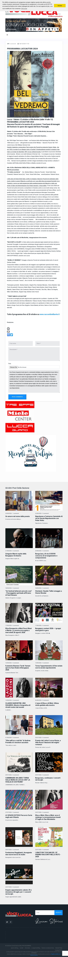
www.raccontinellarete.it (50, 314)
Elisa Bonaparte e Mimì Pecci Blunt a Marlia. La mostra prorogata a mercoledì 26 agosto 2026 (18, 630)
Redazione (10, 322)
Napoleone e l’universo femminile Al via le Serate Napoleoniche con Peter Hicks (49, 518)
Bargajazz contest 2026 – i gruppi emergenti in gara (48, 629)
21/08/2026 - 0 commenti (12, 551)
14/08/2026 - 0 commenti (42, 663)
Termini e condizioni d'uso (47, 948)
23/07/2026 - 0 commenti (42, 850)
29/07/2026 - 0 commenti (42, 737)
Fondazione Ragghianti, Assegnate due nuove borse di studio (18, 853)
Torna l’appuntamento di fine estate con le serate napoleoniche (48, 667)
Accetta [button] (60, 5)
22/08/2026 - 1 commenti (12, 513)
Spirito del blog (14, 948)
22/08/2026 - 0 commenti (42, 513)
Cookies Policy (58, 950)
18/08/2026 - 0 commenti (12, 588)
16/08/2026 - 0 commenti (12, 663)
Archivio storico (34, 955)
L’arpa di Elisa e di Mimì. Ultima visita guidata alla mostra (47, 704)
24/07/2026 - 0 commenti (42, 812)
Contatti (21, 948)
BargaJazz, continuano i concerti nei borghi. (47, 779)
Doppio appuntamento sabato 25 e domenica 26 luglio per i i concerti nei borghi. (18, 892)
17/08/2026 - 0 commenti (12, 625)
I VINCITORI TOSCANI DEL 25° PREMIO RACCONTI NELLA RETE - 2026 (48, 854)
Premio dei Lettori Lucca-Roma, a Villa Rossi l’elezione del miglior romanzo (48, 742)
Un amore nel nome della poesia (17, 516)
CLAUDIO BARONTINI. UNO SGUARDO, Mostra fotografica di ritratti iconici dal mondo (17, 705)
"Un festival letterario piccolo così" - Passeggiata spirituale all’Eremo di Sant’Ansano (18, 593)
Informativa (27, 948)
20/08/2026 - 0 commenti (42, 551)
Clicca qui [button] (24, 8)
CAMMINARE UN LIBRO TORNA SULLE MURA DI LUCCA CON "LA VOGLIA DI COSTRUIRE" (17, 780)
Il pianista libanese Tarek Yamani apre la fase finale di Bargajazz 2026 (17, 668)
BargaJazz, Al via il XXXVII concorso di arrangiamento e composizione (46, 556)
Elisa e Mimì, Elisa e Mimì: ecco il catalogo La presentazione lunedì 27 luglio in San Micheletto (48, 817)
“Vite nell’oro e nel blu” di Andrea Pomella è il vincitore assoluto (17, 741)
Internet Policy (58, 948)
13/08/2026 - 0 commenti (12, 700)
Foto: (9, 364)
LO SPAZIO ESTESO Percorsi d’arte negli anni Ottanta (18, 816)
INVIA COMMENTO (17, 397)
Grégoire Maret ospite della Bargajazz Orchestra (15, 555)
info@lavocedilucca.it (56, 954)
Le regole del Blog (35, 948)
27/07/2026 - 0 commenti (12, 812)
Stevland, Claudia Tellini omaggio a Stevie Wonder (48, 592)
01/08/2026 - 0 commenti (12, 737)
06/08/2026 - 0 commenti (42, 700)
